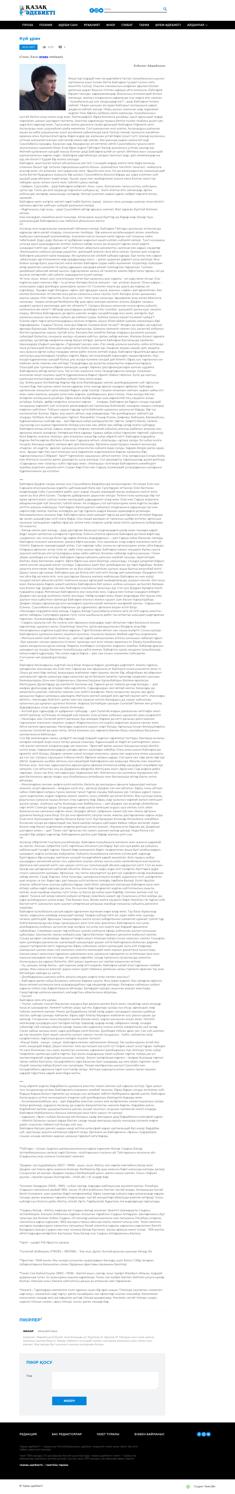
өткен (43, 56)
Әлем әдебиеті (168, 25)
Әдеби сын (68, 25)
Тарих (144, 25)
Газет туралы (108, 1434)
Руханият (92, 25)
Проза (27, 25)
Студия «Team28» (204, 1486)
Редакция (28, 1434)
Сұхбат (127, 25)
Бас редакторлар (67, 1434)
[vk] (101, 10)
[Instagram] (96, 10)
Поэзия (45, 25)
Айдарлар (195, 25)
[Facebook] (91, 10)
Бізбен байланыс (149, 1434)
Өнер (110, 25)
